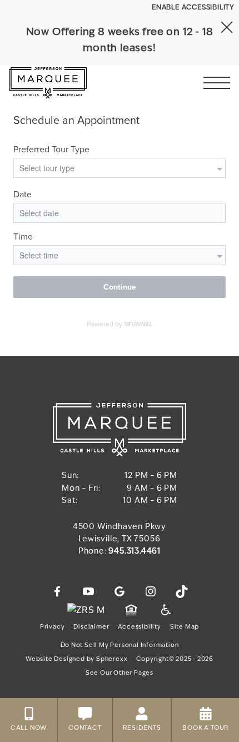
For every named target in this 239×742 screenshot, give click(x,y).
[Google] (119, 592)
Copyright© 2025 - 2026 (174, 659)
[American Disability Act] (165, 610)
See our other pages (119, 672)
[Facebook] (57, 592)
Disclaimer (91, 626)
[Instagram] (150, 592)
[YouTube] (88, 592)
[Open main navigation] (216, 82)
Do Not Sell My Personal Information (120, 645)
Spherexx (111, 659)
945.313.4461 (134, 551)
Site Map (184, 626)
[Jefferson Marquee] (69, 83)
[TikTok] (181, 592)
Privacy (52, 626)
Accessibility (139, 626)
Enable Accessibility (193, 7)
